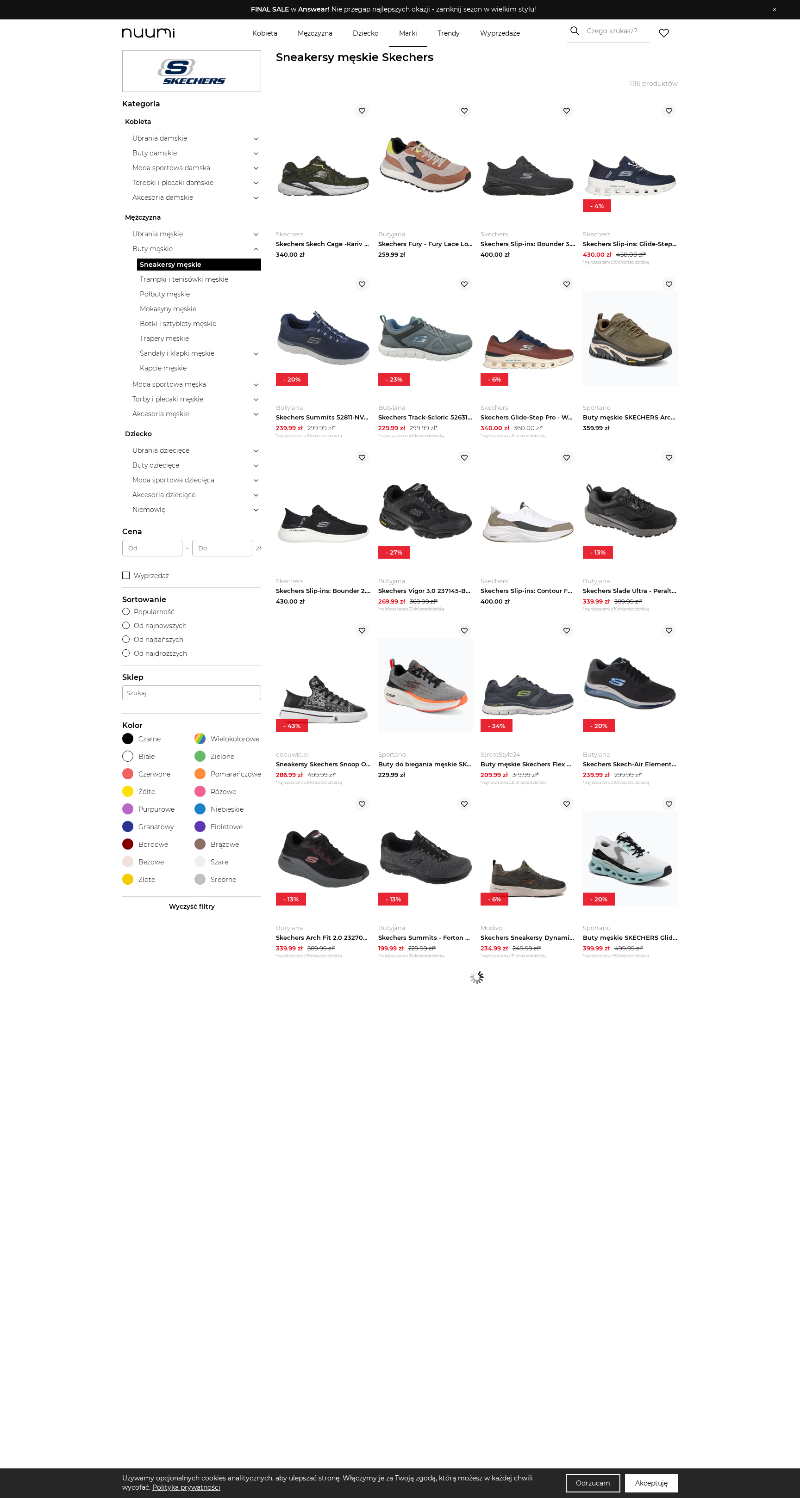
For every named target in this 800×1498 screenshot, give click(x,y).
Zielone (222, 756)
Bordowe (153, 844)
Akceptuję (651, 1483)
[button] (393, 10)
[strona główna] (164, 33)
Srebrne (223, 879)
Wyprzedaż (151, 576)
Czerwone (154, 774)
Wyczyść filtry (192, 906)
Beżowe (151, 862)
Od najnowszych (160, 626)
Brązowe (225, 844)
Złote (146, 879)
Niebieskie (227, 809)
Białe (146, 756)
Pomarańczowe (236, 774)
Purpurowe (156, 809)
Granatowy (156, 827)
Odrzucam (593, 1483)
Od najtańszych (158, 639)
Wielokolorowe (235, 739)
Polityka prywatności (186, 1487)
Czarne (149, 739)
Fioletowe (227, 827)
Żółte (146, 792)
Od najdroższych (160, 653)
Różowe (223, 792)
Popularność (154, 612)
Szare (219, 862)
